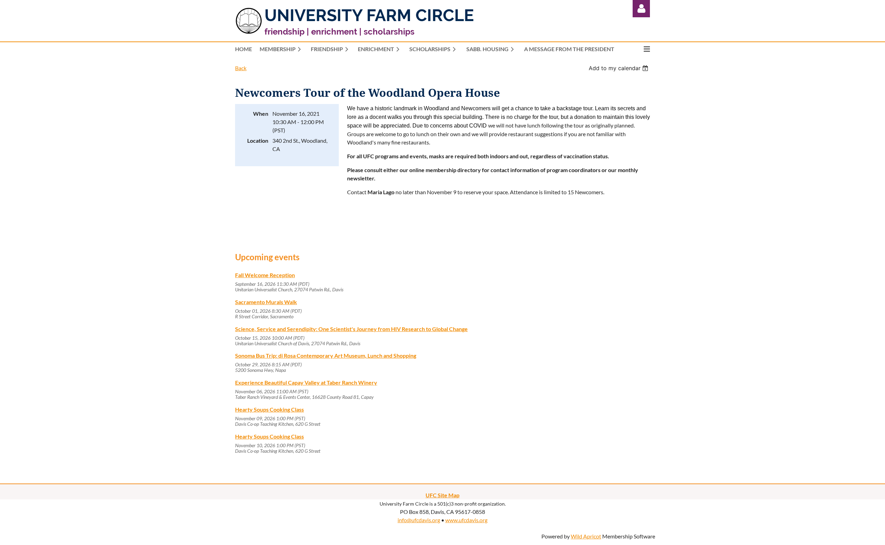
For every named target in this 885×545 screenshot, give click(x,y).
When (260, 113)
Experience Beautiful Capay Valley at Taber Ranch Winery (306, 382)
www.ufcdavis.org (466, 520)
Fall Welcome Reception (265, 275)
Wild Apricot (586, 536)
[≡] (639, 49)
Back (240, 68)
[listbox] (619, 68)
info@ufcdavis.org (419, 520)
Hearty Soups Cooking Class (269, 409)
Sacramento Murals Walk (266, 302)
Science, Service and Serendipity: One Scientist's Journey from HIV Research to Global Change (351, 329)
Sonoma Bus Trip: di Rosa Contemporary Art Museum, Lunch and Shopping (325, 355)
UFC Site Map (442, 495)
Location (257, 140)
